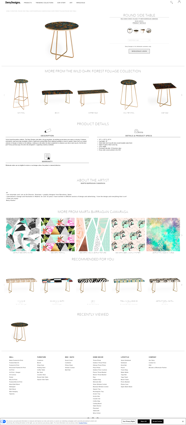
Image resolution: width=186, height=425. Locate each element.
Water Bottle (124, 372)
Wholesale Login (139, 51)
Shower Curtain (70, 367)
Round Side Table (42, 377)
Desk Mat (124, 365)
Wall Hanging (13, 391)
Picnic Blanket (125, 382)
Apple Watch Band (126, 386)
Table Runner (97, 406)
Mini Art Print (13, 379)
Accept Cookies (157, 421)
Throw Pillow (97, 360)
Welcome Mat (97, 382)
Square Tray (97, 389)
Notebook (124, 362)
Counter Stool (41, 374)
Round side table (23, 11)
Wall (11, 357)
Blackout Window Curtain (100, 386)
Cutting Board (97, 403)
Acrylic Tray (96, 394)
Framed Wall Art (14, 362)
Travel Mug (124, 370)
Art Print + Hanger (14, 372)
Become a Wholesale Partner (158, 367)
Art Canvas (12, 374)
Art (71, 2)
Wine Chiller (97, 413)
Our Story (61, 2)
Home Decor (98, 357)
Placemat (96, 408)
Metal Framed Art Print (16, 360)
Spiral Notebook (126, 360)
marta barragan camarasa (149, 18)
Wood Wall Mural (14, 384)
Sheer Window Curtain (100, 384)
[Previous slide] (4, 95)
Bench (39, 362)
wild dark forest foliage (129, 18)
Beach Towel (125, 379)
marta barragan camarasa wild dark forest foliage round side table (53, 11)
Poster (11, 377)
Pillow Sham (69, 365)
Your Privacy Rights (129, 421)
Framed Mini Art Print (15, 382)
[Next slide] (182, 95)
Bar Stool (40, 372)
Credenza (40, 360)
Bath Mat (68, 370)
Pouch (123, 367)
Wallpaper (12, 386)
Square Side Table (43, 379)
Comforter (68, 362)
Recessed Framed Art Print (17, 367)
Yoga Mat (124, 374)
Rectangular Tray (98, 391)
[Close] (183, 421)
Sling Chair (40, 365)
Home (8, 11)
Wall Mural (12, 389)
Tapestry (12, 394)
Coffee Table (41, 370)
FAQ (150, 365)
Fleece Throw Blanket (99, 372)
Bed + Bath (69, 357)
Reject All (144, 421)
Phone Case (124, 384)
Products (28, 2)
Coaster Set (96, 398)
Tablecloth (96, 410)
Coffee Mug (96, 401)
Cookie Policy (83, 423)
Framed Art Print (14, 365)
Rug (94, 377)
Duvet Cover (69, 360)
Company (152, 357)
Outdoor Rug (97, 379)
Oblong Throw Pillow (99, 365)
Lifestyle (125, 357)
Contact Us (152, 362)
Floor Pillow (96, 367)
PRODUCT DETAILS (139, 23)
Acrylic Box (96, 396)
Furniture (13, 11)
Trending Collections (44, 2)
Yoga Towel (124, 377)
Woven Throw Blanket (99, 374)
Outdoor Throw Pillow (99, 362)
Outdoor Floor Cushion (100, 370)
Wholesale (80, 2)
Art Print (11, 370)
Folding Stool (41, 367)
